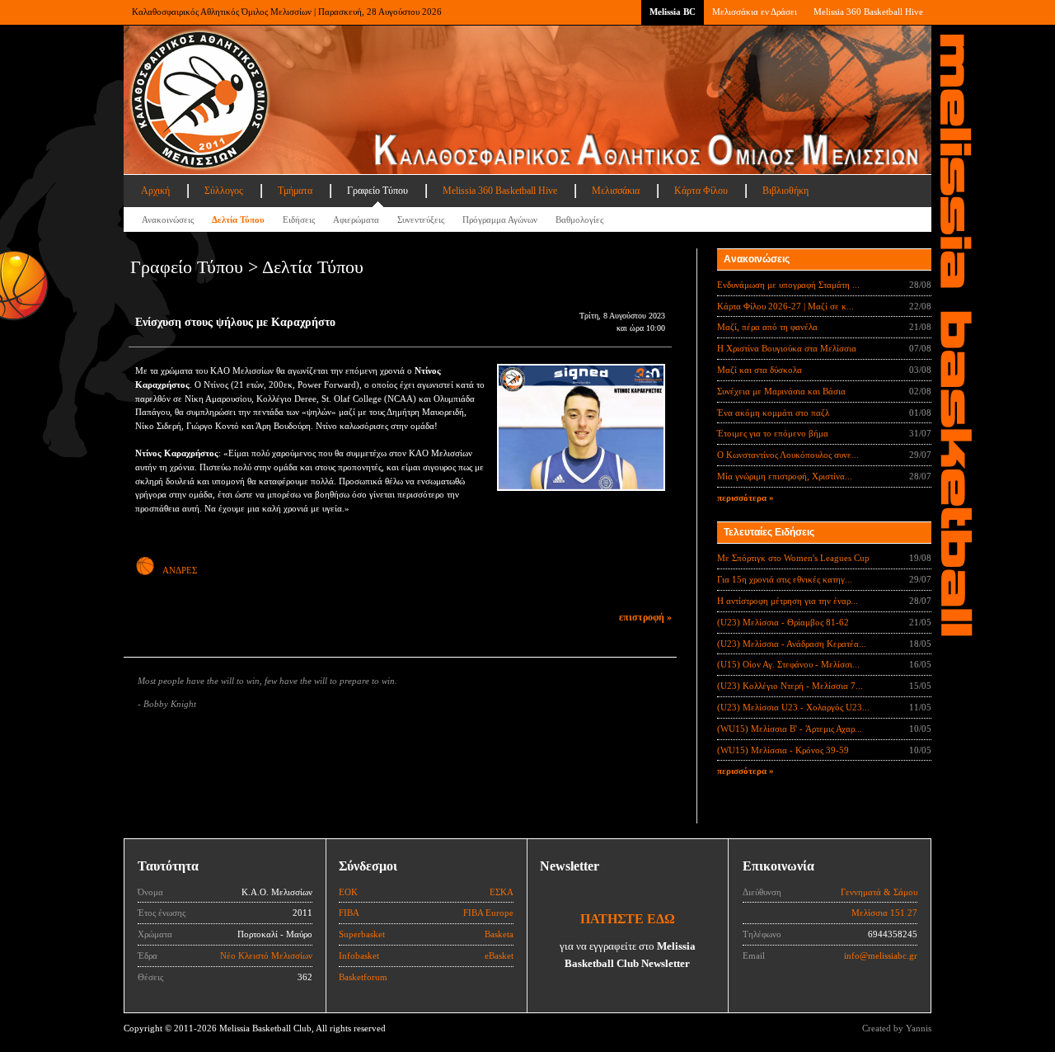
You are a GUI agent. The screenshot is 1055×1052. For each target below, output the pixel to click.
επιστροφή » (645, 617)
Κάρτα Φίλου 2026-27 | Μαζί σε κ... (785, 306)
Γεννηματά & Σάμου (879, 892)
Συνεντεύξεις (420, 219)
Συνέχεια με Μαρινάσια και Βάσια (781, 391)
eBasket (499, 955)
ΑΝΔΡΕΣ (179, 570)
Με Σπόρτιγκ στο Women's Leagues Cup (793, 558)
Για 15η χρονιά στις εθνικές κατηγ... (784, 579)
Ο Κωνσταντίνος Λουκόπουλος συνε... (788, 455)
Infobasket (359, 955)
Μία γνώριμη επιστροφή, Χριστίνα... (784, 476)
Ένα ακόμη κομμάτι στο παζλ (773, 412)
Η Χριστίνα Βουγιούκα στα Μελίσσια (786, 348)
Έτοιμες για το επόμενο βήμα (772, 433)
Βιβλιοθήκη (785, 190)
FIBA (349, 913)
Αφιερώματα (356, 219)
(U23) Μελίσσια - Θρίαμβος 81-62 (783, 622)
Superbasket (362, 934)
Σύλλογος (223, 190)
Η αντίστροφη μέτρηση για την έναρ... (787, 601)
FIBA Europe (488, 913)
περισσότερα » (745, 497)
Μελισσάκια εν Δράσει (754, 12)
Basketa (499, 934)
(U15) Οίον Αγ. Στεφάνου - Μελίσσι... (788, 664)
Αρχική (155, 190)
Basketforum (363, 977)
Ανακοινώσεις (168, 219)
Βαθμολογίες (579, 219)
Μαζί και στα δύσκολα (759, 370)
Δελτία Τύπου (238, 219)
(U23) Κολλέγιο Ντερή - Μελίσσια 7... (790, 686)
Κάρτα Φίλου (701, 190)
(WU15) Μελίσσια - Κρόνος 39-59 (783, 750)
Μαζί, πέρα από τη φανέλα (767, 327)
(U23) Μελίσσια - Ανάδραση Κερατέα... (791, 644)
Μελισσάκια (616, 190)
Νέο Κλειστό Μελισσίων (266, 955)
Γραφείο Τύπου (377, 190)
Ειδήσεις (299, 219)
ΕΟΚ (348, 892)
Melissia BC (672, 12)
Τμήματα (295, 190)
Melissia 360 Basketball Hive (868, 12)
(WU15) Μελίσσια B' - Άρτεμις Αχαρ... (789, 729)
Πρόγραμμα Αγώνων (499, 219)
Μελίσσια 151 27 (884, 913)
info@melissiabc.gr (880, 955)
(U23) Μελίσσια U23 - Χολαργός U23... (793, 707)
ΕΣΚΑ (501, 892)
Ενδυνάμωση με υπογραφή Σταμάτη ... (788, 285)
